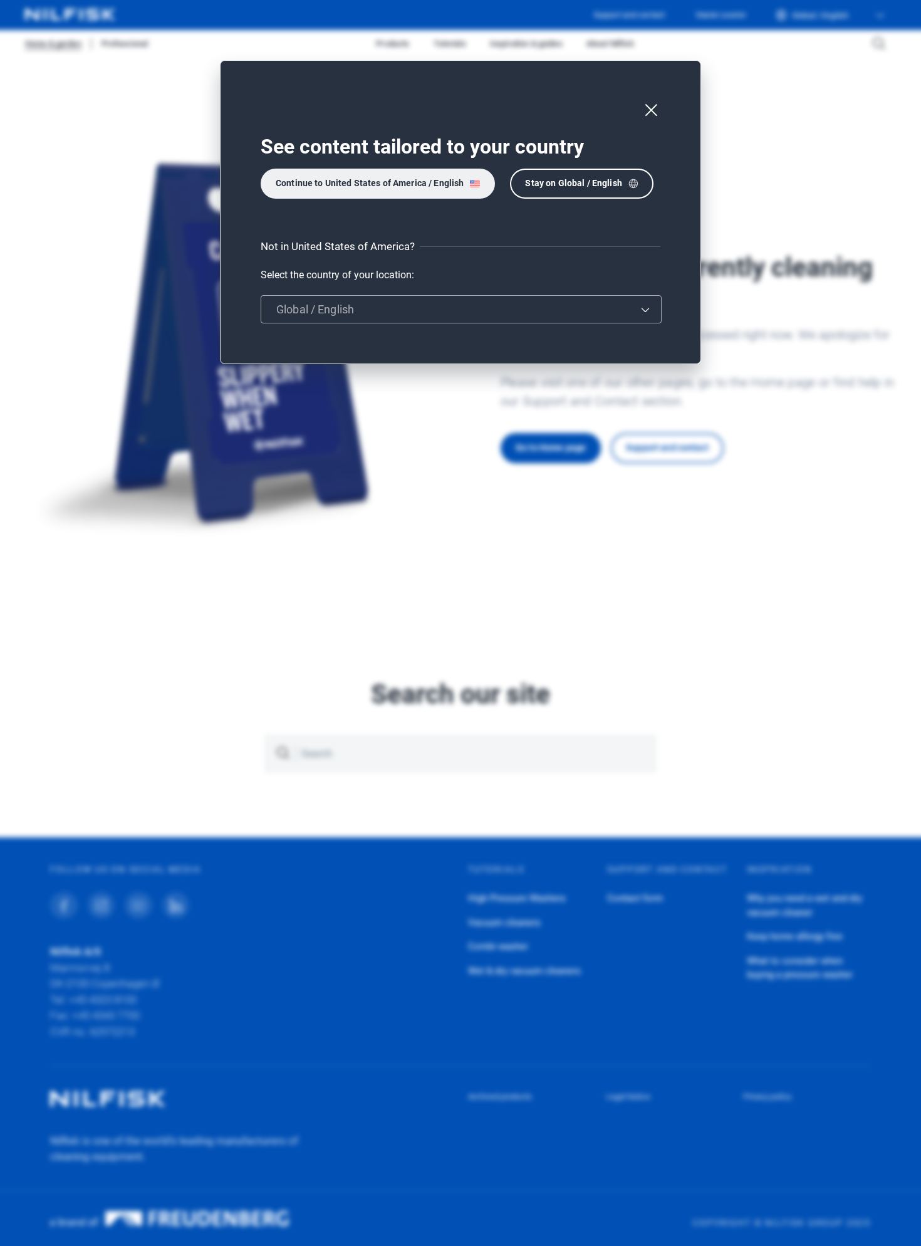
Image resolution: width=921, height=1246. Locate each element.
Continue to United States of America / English (370, 183)
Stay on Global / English (573, 183)
